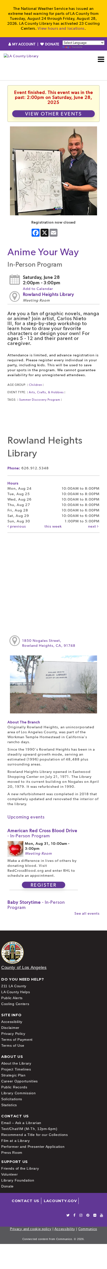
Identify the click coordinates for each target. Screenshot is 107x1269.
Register (44, 885)
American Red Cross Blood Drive (42, 833)
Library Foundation (17, 1180)
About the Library (16, 1063)
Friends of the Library (20, 1168)
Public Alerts (12, 998)
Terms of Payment (17, 1040)
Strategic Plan (13, 1075)
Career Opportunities (19, 1081)
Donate (7, 1186)
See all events (87, 913)
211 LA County (13, 986)
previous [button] (17, 526)
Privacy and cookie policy (31, 1229)
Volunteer (9, 1174)
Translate (77, 47)
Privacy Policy (13, 1034)
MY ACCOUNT (23, 44)
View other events (53, 114)
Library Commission (18, 1093)
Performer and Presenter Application (33, 1147)
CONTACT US (25, 1201)
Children (35, 385)
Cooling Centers (15, 1004)
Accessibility (11, 1022)
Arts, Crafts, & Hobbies (46, 392)
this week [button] (53, 526)
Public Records (14, 1087)
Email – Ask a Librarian (21, 1123)
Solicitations (11, 1099)
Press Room (11, 1153)
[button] (101, 59)
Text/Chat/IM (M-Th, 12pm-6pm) (29, 1129)
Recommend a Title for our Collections (34, 1135)
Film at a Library (15, 1141)
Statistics (9, 1105)
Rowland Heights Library (48, 294)
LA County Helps (15, 992)
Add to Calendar (38, 288)
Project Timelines (16, 1069)
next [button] (92, 526)
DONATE (51, 44)
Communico (87, 1229)
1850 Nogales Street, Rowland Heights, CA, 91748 (48, 643)
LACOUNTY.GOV (60, 1201)
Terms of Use (12, 1045)
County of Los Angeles (24, 967)
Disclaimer (10, 1028)
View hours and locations (61, 28)
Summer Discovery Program (39, 399)
